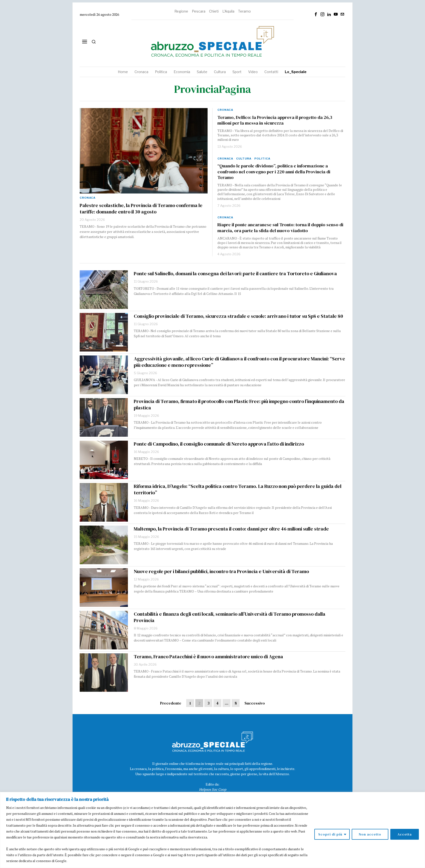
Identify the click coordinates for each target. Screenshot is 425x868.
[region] (212, 830)
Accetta (404, 834)
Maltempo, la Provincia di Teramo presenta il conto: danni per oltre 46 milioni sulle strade (231, 529)
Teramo (244, 11)
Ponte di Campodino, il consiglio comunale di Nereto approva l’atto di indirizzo (219, 444)
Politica (262, 158)
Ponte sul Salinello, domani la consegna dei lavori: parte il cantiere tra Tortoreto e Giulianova (235, 273)
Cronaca (87, 197)
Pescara (198, 11)
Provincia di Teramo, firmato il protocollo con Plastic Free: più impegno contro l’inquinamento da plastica (239, 404)
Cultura (243, 158)
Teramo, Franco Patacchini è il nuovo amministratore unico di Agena (208, 656)
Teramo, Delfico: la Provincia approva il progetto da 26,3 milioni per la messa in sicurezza (274, 120)
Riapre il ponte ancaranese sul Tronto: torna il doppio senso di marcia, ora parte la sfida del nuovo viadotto (280, 227)
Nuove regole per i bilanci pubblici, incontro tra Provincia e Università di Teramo (221, 571)
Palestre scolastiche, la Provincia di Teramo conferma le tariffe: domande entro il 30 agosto (141, 208)
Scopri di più (330, 834)
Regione (181, 11)
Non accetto (370, 834)
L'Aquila (228, 11)
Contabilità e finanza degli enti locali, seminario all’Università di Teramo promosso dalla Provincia (229, 617)
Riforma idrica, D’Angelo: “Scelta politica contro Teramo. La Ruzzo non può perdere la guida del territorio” (237, 489)
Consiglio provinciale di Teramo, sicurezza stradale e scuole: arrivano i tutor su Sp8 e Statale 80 (238, 316)
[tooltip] (316, 14)
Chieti (214, 11)
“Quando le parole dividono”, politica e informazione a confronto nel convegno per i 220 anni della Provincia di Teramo (273, 171)
